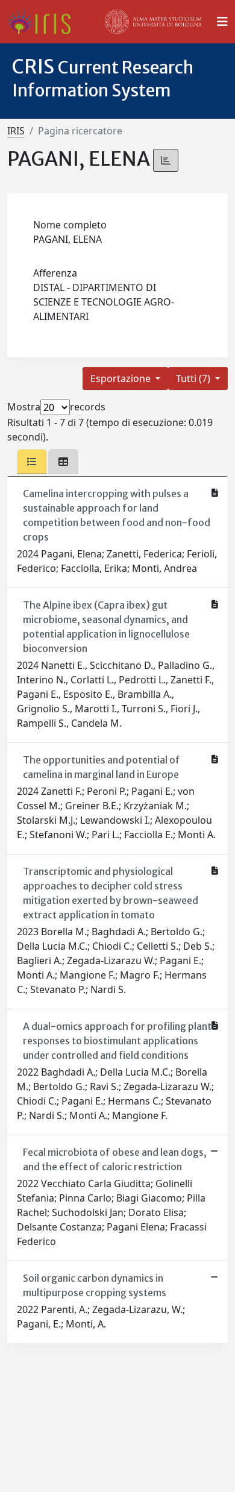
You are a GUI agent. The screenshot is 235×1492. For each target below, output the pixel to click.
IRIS (16, 130)
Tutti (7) (194, 378)
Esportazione (121, 378)
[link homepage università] (153, 21)
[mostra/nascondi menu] (222, 22)
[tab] (32, 461)
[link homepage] (43, 21)
